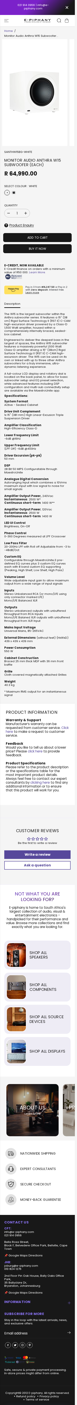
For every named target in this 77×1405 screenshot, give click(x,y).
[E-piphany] (37, 21)
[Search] (59, 20)
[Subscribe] (69, 1333)
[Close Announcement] (67, 7)
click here (35, 751)
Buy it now (37, 249)
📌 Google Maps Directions (23, 1255)
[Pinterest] (29, 1345)
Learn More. (37, 272)
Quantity (11, 205)
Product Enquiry (21, 225)
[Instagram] (22, 1345)
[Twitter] (15, 1345)
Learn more (32, 292)
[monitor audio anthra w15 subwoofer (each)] (34, 92)
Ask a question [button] (37, 865)
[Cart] (67, 20)
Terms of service (37, 1400)
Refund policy (25, 1396)
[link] (37, 1360)
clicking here (40, 782)
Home (8, 31)
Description (12, 304)
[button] (6, 21)
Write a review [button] (37, 854)
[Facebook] (8, 1345)
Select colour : (20, 186)
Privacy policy (49, 1396)
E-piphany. (36, 1393)
